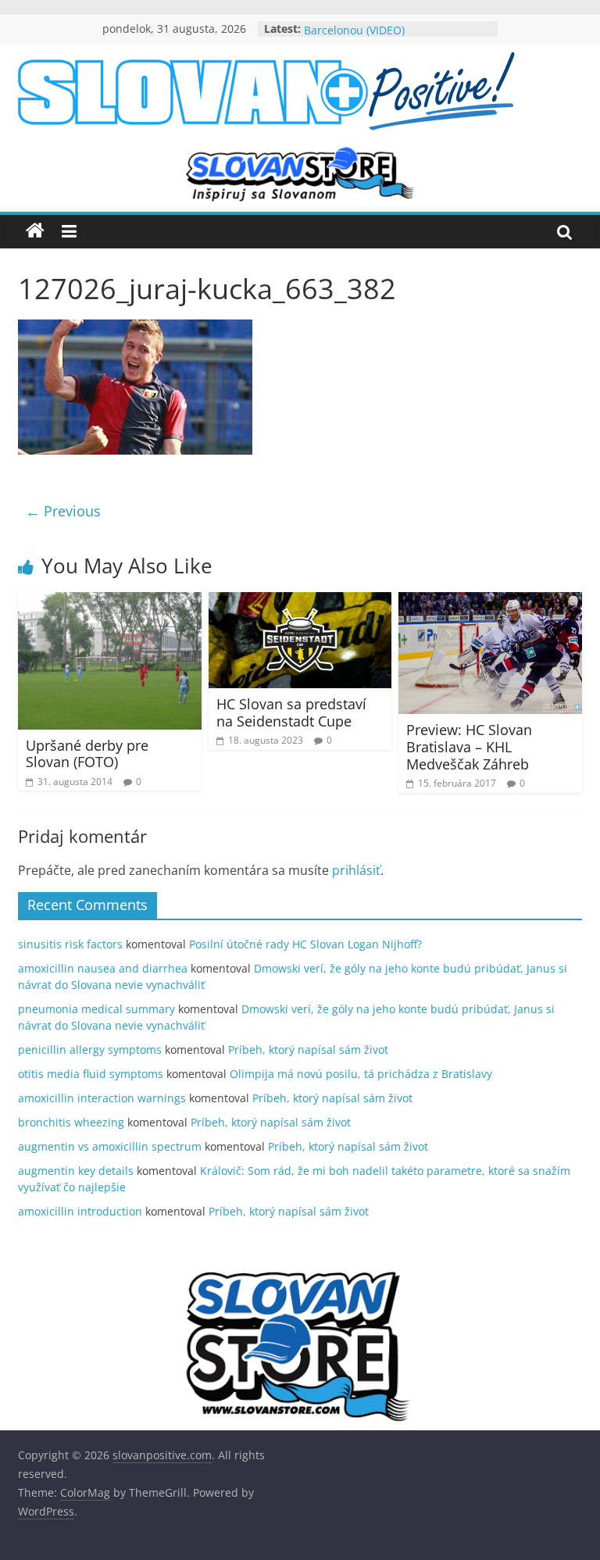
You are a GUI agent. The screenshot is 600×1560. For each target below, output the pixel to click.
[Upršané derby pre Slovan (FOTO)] (110, 601)
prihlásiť (356, 870)
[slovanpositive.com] (35, 231)
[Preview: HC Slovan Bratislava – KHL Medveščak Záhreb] (490, 601)
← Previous (63, 511)
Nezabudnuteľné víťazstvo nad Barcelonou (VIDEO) (384, 31)
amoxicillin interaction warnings (102, 1098)
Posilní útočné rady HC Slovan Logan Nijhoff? (305, 944)
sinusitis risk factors (70, 944)
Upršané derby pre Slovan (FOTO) (87, 754)
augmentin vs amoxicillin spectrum (110, 1146)
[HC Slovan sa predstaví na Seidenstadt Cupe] (300, 601)
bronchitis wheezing (71, 1122)
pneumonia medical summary (96, 1008)
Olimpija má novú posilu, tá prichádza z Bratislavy (361, 1073)
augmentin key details (76, 1170)
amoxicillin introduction (80, 1211)
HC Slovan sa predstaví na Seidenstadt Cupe (291, 712)
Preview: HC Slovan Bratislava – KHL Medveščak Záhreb (469, 746)
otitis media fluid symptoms (90, 1073)
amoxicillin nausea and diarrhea (103, 968)
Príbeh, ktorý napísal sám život (308, 1049)
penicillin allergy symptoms (90, 1049)
